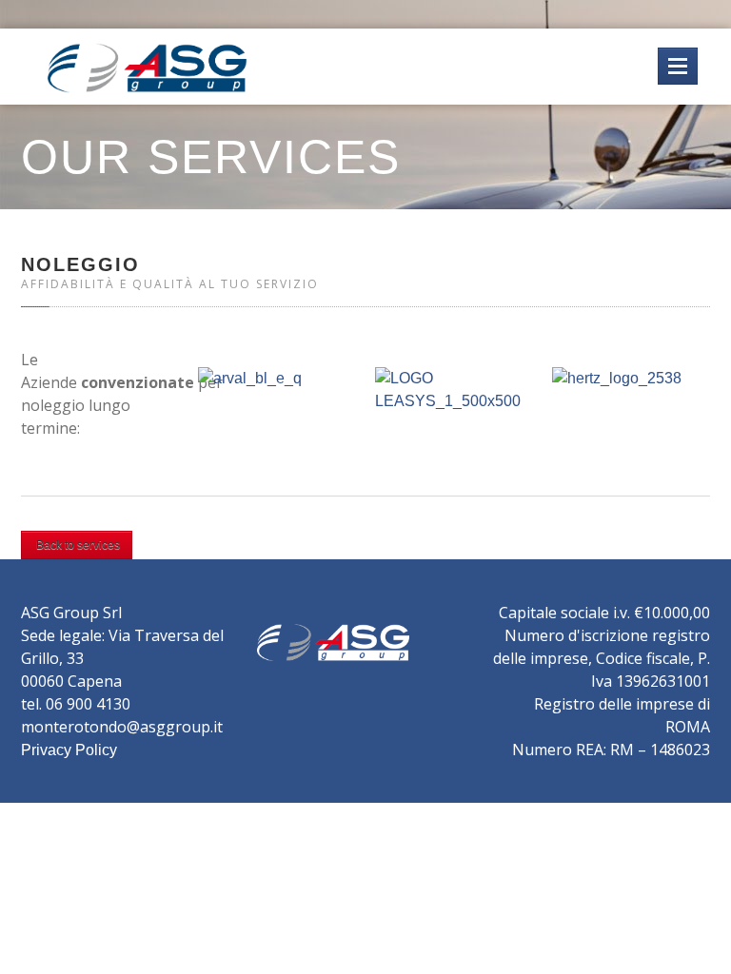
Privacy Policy (69, 750)
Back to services (76, 545)
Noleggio (80, 264)
